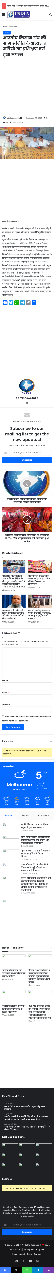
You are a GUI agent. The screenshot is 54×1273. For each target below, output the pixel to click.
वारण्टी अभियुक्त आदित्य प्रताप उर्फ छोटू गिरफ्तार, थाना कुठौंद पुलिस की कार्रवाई (39, 614)
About (22, 1254)
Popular (9, 815)
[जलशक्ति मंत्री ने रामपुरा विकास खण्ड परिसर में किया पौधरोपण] (13, 996)
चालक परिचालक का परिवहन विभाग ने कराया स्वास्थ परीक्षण (13, 973)
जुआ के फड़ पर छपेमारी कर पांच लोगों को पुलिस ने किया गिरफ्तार (35, 853)
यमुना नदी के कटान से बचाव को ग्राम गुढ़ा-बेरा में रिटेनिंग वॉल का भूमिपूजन (39, 580)
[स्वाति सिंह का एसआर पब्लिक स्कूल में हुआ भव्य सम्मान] (11, 828)
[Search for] (50, 15)
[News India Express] (18, 14)
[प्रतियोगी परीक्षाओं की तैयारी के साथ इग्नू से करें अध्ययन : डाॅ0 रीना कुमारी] (44, 1157)
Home (8, 26)
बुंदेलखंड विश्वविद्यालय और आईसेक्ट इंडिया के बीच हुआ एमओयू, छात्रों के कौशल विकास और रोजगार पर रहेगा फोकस (13, 581)
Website (6, 704)
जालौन (14, 26)
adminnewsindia (13, 118)
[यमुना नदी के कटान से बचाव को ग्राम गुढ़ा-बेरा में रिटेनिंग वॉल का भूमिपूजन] (40, 566)
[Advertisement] (27, 87)
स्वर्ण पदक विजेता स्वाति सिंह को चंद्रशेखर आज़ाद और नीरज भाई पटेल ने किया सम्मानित (35, 840)
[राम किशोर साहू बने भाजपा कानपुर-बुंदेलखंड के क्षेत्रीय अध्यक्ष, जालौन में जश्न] (27, 1167)
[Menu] (3, 15)
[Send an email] (21, 118)
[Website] (27, 403)
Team (29, 1254)
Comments (43, 815)
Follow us (7, 1178)
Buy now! (38, 1254)
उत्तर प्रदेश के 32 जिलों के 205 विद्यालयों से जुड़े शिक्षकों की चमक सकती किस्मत (34, 867)
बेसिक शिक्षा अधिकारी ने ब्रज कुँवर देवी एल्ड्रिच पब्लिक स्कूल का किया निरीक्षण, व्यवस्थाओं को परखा (39, 976)
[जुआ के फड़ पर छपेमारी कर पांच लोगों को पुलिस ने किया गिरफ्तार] (11, 854)
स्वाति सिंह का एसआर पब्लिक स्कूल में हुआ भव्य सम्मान (34, 826)
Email (5, 692)
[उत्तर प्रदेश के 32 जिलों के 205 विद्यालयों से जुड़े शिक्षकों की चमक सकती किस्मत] (11, 868)
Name (5, 680)
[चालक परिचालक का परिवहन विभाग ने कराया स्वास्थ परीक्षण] (13, 961)
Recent (25, 815)
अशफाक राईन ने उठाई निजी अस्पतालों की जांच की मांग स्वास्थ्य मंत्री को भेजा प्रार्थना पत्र (13, 614)
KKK (42, 1249)
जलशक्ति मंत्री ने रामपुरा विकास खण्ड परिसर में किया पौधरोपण (13, 1009)
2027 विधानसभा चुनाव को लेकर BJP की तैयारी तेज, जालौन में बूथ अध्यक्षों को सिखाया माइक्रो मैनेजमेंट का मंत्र (40, 1012)
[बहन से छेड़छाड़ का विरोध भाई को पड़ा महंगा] (10, 1167)
